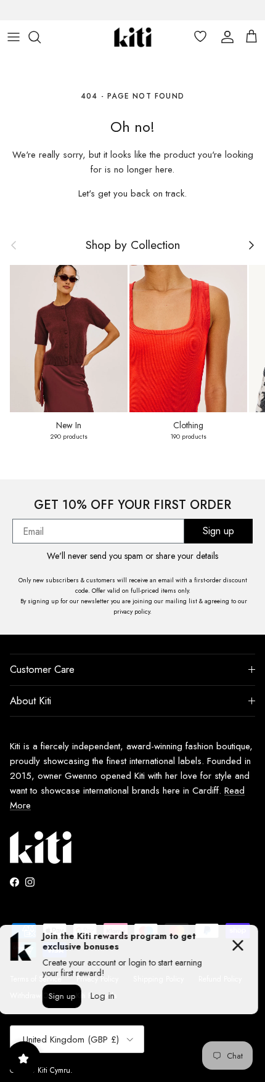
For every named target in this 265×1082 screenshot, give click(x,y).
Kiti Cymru (54, 1070)
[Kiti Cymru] (133, 37)
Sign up (218, 531)
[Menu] (13, 37)
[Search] (40, 37)
